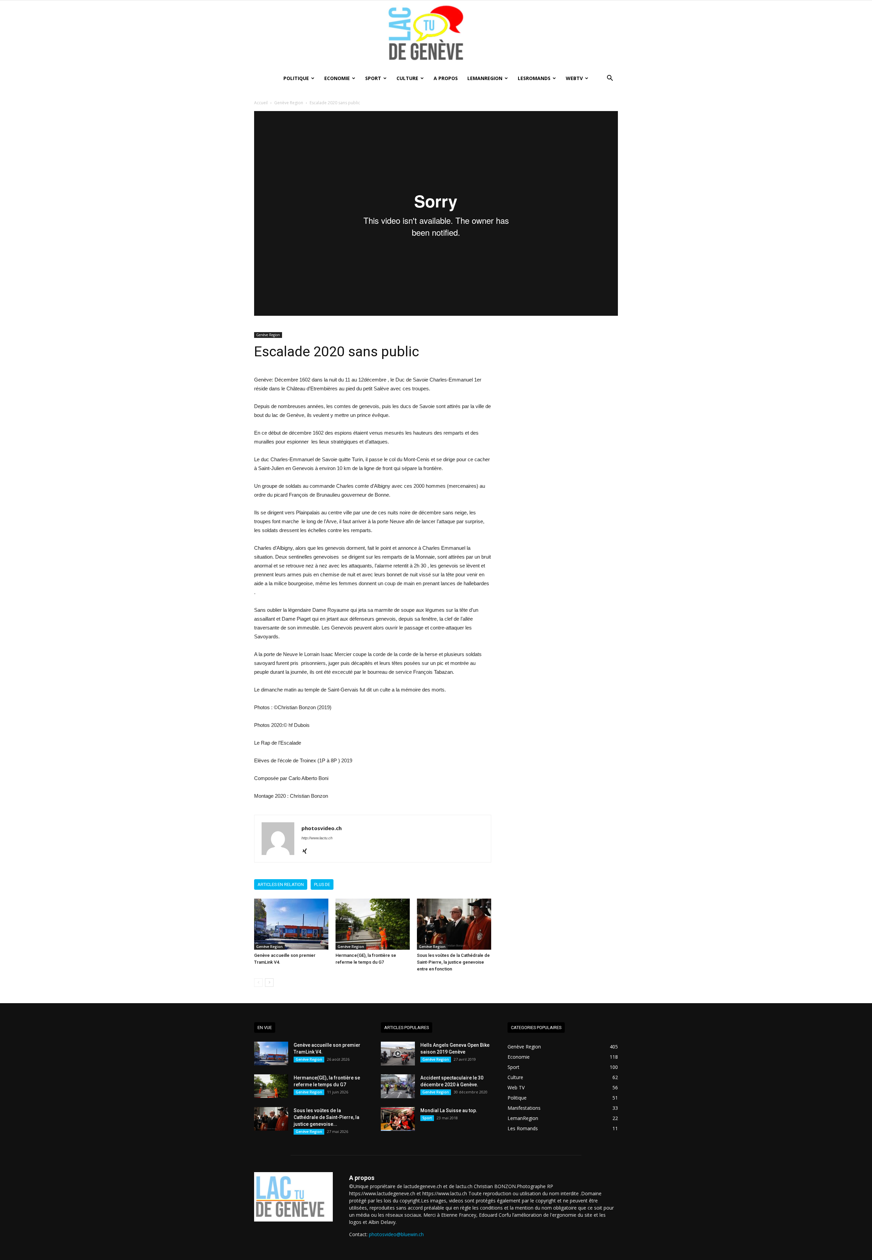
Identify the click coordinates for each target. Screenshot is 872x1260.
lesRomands (534, 78)
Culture (407, 78)
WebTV (574, 78)
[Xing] (307, 851)
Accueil (261, 103)
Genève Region (288, 103)
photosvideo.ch (321, 828)
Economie (337, 78)
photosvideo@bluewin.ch (396, 1234)
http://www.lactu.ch (316, 838)
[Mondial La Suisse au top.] (398, 1119)
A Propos (446, 78)
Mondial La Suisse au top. (448, 1110)
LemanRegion (484, 78)
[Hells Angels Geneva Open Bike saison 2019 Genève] (398, 1053)
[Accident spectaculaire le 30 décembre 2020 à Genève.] (398, 1086)
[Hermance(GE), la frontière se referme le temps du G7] (373, 924)
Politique (296, 78)
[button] (610, 79)
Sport (373, 78)
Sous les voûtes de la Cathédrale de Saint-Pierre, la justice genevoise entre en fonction (453, 962)
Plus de (322, 884)
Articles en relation (281, 884)
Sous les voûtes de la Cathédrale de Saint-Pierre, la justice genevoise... (326, 1117)
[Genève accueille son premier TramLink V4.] (291, 924)
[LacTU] (436, 35)
